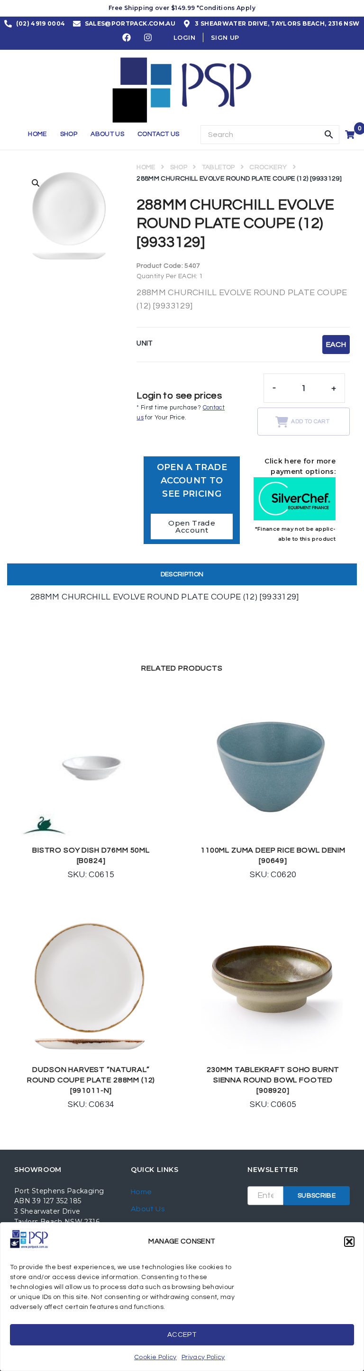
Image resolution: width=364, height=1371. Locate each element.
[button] (349, 1241)
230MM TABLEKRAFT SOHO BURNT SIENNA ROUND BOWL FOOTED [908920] (273, 1080)
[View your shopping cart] (351, 134)
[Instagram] (148, 37)
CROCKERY (268, 167)
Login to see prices (179, 395)
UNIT (144, 343)
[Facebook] (127, 37)
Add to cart (310, 421)
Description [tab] (182, 574)
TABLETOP (218, 167)
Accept (182, 1334)
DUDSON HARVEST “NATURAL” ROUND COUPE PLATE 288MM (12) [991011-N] (91, 1080)
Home (145, 167)
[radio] (336, 344)
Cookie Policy (155, 1357)
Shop (178, 167)
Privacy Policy (203, 1357)
